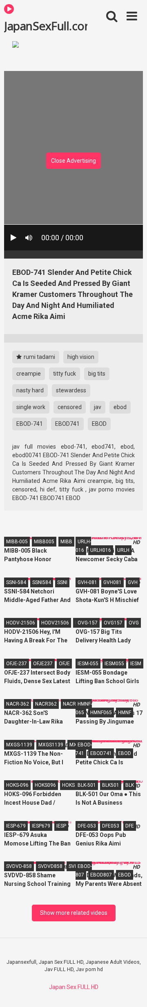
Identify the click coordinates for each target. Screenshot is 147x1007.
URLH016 (100, 550)
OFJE (64, 663)
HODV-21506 (20, 623)
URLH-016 (83, 546)
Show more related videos (73, 913)
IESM (135, 663)
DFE (129, 826)
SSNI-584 (16, 582)
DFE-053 (87, 826)
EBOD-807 (84, 870)
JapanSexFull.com (45, 25)
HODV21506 (55, 623)
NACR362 (46, 704)
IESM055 (114, 663)
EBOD (99, 424)
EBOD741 (67, 424)
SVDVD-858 (19, 866)
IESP (61, 826)
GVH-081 (87, 582)
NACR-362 (17, 704)
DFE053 (110, 826)
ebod (120, 407)
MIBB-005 (17, 541)
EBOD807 (101, 875)
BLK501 (110, 785)
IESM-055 (88, 663)
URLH (123, 550)
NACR (69, 704)
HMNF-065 (84, 708)
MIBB (66, 541)
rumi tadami (38, 357)
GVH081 (112, 582)
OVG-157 (88, 623)
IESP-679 (16, 826)
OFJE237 (43, 663)
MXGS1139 (50, 745)
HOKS (68, 785)
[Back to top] (132, 990)
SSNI (62, 582)
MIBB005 (44, 541)
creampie (28, 373)
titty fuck (64, 373)
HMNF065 (101, 712)
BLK (129, 785)
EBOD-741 (29, 424)
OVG (134, 623)
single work (30, 407)
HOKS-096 (17, 785)
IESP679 (41, 826)
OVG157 (113, 623)
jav (97, 407)
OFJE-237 (16, 663)
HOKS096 (45, 785)
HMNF (124, 712)
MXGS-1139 (19, 745)
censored (70, 407)
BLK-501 (87, 785)
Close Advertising (73, 160)
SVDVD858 (50, 866)
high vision (80, 357)
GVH (133, 582)
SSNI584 (41, 582)
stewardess (71, 390)
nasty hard (30, 390)
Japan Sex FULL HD (73, 987)
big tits (96, 373)
